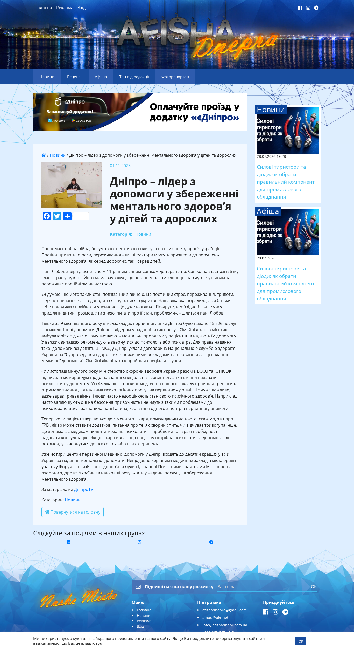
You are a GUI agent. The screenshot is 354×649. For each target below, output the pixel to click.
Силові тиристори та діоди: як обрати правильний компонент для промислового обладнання (286, 181)
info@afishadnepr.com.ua (224, 625)
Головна (43, 7)
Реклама (64, 7)
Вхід (81, 7)
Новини (58, 155)
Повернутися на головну (74, 512)
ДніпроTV (83, 489)
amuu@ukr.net (215, 617)
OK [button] (301, 641)
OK (314, 587)
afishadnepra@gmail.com (224, 609)
